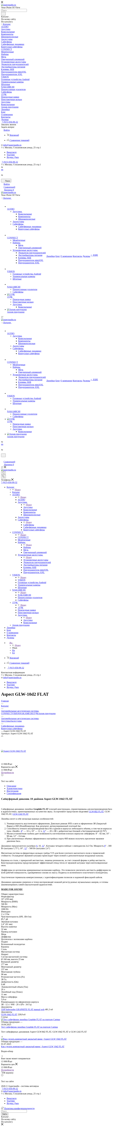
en (2, 169)
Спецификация (14, 793)
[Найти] (3, 13)
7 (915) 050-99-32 (10, 122)
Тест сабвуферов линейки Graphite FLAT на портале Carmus (29, 1027)
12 (44, 831)
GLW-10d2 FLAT (9, 1014)
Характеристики (14, 788)
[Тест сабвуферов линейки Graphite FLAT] (19, 781)
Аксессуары (16, 721)
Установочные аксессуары (35, 560)
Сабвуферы (28, 525)
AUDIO (21, 499)
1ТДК (20, 607)
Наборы (27, 547)
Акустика (28, 507)
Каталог (16, 492)
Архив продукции (47, 713)
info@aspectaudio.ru (12, 145)
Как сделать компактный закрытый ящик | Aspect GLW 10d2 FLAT (32, 1046)
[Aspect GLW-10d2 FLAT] (13, 751)
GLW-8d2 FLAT (96, 811)
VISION (21, 580)
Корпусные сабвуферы (12, 728)
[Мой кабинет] (2, 459)
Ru (13, 650)
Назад (18, 489)
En (13, 653)
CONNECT (23, 537)
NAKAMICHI (24, 595)
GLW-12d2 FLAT (21, 814)
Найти (4, 1114)
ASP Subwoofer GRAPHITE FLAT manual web (22, 1009)
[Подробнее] (2, 1036)
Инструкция (12, 791)
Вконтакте (12, 152)
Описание (11, 786)
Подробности (7, 772)
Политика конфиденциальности (19, 1108)
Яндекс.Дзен (13, 157)
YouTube (11, 155)
